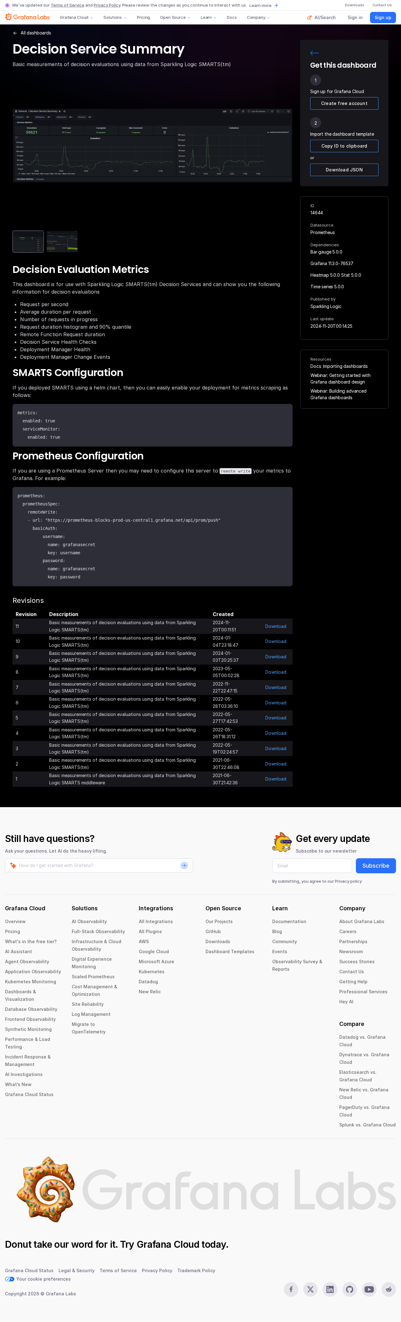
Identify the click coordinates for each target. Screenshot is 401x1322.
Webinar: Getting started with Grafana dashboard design (340, 378)
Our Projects (219, 921)
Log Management (91, 1014)
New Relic (150, 991)
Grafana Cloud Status (29, 1094)
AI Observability (89, 921)
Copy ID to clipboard (344, 146)
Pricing (143, 17)
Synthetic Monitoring (28, 1029)
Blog (277, 931)
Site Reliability (88, 1004)
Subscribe (375, 865)
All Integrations (156, 921)
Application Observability (33, 971)
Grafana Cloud (74, 17)
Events (279, 951)
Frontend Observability (30, 1019)
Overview (15, 921)
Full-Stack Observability (98, 931)
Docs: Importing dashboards (339, 366)
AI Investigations (24, 1074)
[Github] (349, 1289)
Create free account (344, 103)
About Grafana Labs (361, 921)
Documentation (289, 921)
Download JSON (344, 169)
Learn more (260, 5)
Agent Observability (27, 961)
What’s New (18, 1084)
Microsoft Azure (156, 961)
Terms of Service (67, 5)
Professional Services (363, 991)
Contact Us (351, 971)
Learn (206, 17)
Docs (232, 17)
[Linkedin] (330, 1289)
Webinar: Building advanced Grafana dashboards (338, 394)
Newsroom (351, 951)
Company (256, 17)
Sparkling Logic (325, 306)
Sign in (355, 17)
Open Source (173, 17)
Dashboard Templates (230, 951)
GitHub (213, 931)
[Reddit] (389, 1289)
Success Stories (357, 961)
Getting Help (353, 981)
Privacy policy (348, 881)
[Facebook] (291, 1289)
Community (284, 941)
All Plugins (150, 931)
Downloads (218, 941)
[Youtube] (369, 1289)
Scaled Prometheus (93, 976)
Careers (348, 931)
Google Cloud (154, 951)
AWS (144, 941)
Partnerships (353, 941)
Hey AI (346, 1001)
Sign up (383, 17)
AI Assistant (18, 951)
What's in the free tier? (31, 941)
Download (275, 626)
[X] (310, 1289)
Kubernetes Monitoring (30, 981)
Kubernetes (151, 971)
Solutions (112, 17)
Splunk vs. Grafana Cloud (367, 1124)
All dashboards (36, 32)
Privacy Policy (107, 5)
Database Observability (31, 1009)
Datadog (148, 981)
